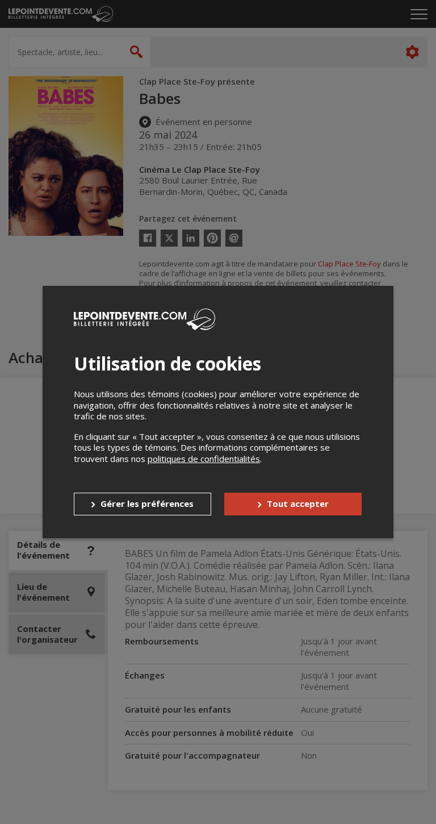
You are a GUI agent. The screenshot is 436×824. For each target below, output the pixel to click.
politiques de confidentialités (204, 458)
